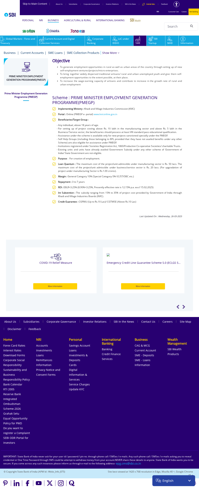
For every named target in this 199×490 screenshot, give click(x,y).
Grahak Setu (11, 413)
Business (10, 53)
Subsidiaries (73, 4)
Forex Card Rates (14, 345)
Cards (73, 365)
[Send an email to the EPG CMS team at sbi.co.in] (128, 463)
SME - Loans (142, 360)
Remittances (44, 360)
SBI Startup (152, 41)
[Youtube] (38, 483)
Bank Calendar (12, 384)
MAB (170, 43)
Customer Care (173, 11)
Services (107, 359)
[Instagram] (60, 483)
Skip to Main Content (36, 3)
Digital (73, 370)
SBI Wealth (175, 349)
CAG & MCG (142, 345)
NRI (41, 20)
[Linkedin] (16, 483)
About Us (59, 4)
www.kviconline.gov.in (105, 114)
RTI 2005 (8, 389)
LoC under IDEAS (121, 41)
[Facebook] (27, 483)
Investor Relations (112, 4)
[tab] (26, 95)
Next (183, 307)
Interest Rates (12, 350)
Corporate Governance (92, 4)
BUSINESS (53, 20)
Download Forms (14, 355)
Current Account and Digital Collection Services (57, 41)
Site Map (185, 321)
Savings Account (79, 345)
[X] (49, 483)
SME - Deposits (144, 355)
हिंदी (158, 11)
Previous (177, 307)
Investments (44, 350)
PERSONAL (28, 20)
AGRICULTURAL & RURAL (77, 20)
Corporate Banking (95, 41)
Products (173, 354)
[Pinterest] (5, 483)
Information (187, 43)
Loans (40, 355)
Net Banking (193, 11)
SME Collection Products (83, 53)
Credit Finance (111, 354)
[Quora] (71, 483)
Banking (107, 349)
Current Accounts (32, 53)
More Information (55, 286)
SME (137, 43)
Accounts (42, 345)
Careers (184, 11)
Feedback (164, 4)
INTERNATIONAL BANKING (110, 20)
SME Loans (55, 53)
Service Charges (79, 384)
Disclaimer (14, 329)
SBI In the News (130, 4)
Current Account (145, 350)
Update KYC (76, 389)
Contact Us (148, 321)
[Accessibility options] (176, 4)
